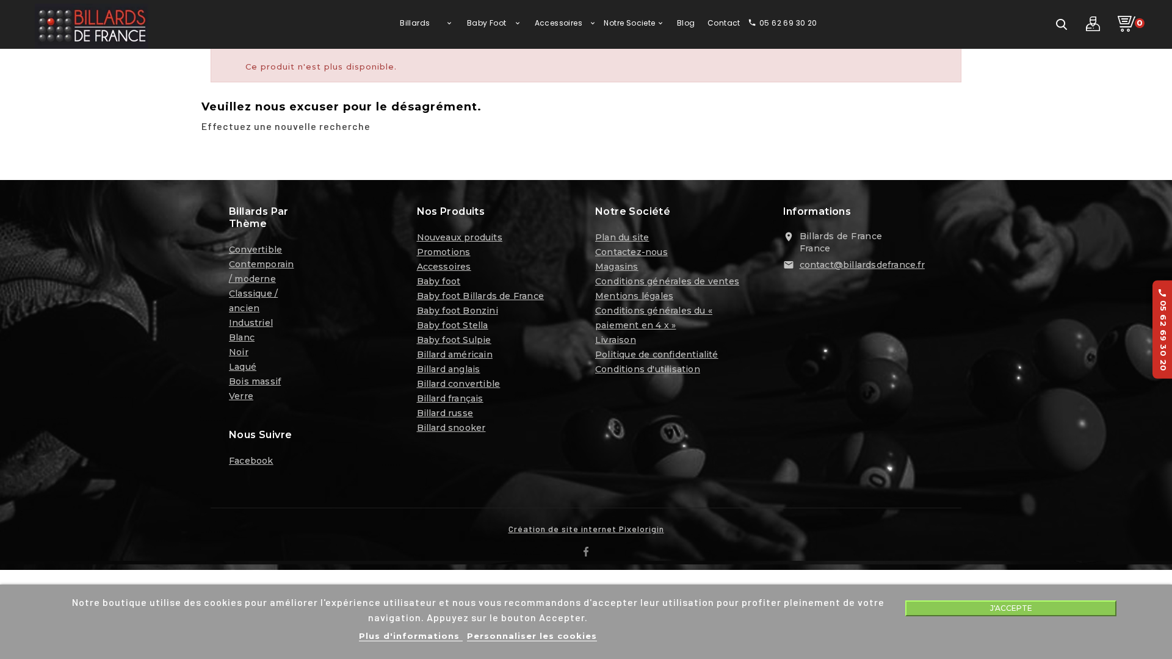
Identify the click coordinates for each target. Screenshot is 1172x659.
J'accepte (1011, 608)
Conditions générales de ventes (667, 281)
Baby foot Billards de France (480, 295)
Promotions (444, 252)
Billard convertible (459, 383)
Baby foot (439, 281)
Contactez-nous (631, 252)
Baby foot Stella (452, 325)
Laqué (242, 366)
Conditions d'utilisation (647, 369)
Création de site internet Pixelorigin (586, 529)
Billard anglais (448, 369)
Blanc (242, 337)
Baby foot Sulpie (454, 339)
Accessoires (444, 266)
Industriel (251, 322)
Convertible (255, 249)
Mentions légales (634, 295)
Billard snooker (451, 427)
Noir (238, 352)
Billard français (450, 398)
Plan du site (622, 237)
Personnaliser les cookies (532, 636)
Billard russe (445, 413)
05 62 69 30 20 (1162, 330)
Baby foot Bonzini (457, 310)
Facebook (251, 460)
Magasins (616, 266)
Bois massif (255, 381)
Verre (241, 396)
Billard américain (455, 354)
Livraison (615, 339)
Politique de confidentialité (656, 354)
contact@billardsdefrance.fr (862, 264)
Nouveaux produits (459, 237)
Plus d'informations (411, 636)
